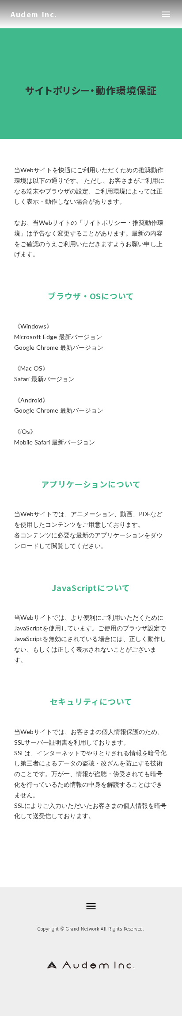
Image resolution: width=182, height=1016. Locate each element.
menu (166, 14)
